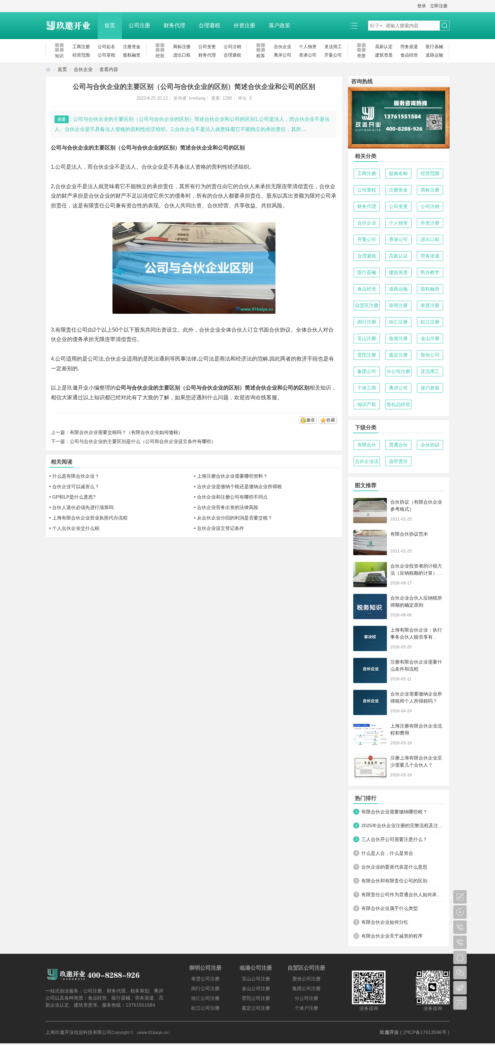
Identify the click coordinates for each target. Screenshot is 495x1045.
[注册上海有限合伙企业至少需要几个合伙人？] (370, 766)
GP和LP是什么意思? (74, 497)
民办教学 (430, 272)
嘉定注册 (398, 355)
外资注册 (244, 25)
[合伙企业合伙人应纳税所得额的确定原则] (370, 606)
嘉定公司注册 (256, 1008)
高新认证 (398, 256)
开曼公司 (333, 55)
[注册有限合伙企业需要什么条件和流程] (370, 670)
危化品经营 (398, 404)
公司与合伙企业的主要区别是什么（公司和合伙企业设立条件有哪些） (143, 441)
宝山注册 (366, 338)
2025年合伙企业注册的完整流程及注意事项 (402, 825)
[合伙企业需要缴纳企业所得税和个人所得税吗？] (370, 702)
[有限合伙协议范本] (370, 542)
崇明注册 (398, 305)
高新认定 (384, 46)
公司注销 (232, 46)
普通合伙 (398, 444)
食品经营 (409, 55)
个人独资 (308, 46)
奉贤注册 (430, 305)
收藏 (330, 420)
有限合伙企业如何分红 (384, 922)
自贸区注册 (366, 305)
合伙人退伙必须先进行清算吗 (82, 507)
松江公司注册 (205, 1008)
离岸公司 (282, 55)
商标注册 (182, 46)
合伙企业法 (366, 461)
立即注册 (439, 5)
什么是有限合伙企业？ (75, 476)
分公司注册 (398, 371)
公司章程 (106, 55)
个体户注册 (306, 1008)
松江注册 (430, 322)
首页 (109, 25)
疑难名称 (398, 173)
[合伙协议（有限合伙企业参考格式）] (370, 510)
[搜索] (444, 26)
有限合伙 (366, 444)
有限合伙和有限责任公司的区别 (394, 880)
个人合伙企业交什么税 (75, 528)
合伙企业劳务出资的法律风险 (227, 507)
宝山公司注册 (256, 978)
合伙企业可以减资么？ (75, 486)
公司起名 (106, 46)
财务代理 (174, 25)
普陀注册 (366, 355)
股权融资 (131, 55)
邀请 (310, 420)
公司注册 (139, 25)
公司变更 (207, 46)
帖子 (375, 25)
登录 (421, 5)
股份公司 (430, 355)
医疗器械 (434, 46)
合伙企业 (282, 46)
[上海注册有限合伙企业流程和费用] (370, 734)
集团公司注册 (306, 988)
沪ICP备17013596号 (425, 1032)
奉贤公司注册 (205, 978)
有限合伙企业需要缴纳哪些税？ (394, 811)
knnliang (197, 98)
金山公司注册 (256, 988)
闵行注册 (366, 322)
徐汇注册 (398, 322)
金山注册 (430, 338)
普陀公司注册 (256, 998)
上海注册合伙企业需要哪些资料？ (232, 476)
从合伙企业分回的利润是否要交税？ (234, 517)
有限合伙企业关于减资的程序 (392, 936)
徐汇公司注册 (205, 998)
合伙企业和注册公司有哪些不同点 (232, 497)
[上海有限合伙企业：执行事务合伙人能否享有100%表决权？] (370, 638)
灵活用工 (333, 46)
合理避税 (209, 25)
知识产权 (366, 404)
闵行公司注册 (205, 988)
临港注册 (398, 338)
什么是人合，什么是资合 (387, 853)
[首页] (48, 69)
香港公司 (308, 55)
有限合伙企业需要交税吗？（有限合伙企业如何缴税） (126, 432)
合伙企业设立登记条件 (220, 528)
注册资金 (131, 46)
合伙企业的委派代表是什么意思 (394, 867)
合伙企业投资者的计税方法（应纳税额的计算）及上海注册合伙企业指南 (416, 573)
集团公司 (366, 371)
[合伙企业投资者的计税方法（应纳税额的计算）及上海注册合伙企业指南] (370, 574)
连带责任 (398, 461)
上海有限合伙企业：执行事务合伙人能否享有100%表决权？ (416, 637)
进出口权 (182, 55)
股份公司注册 (306, 978)
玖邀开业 (389, 1032)
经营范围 (81, 55)
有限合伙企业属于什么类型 (389, 908)
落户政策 (279, 25)
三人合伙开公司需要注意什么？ (394, 839)
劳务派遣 (409, 46)
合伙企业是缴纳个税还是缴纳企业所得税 (239, 486)
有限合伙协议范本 (409, 534)
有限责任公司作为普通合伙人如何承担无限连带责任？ (402, 894)
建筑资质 (384, 55)
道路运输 (434, 55)
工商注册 (81, 46)
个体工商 (366, 388)
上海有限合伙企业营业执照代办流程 (90, 517)
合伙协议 (430, 444)
